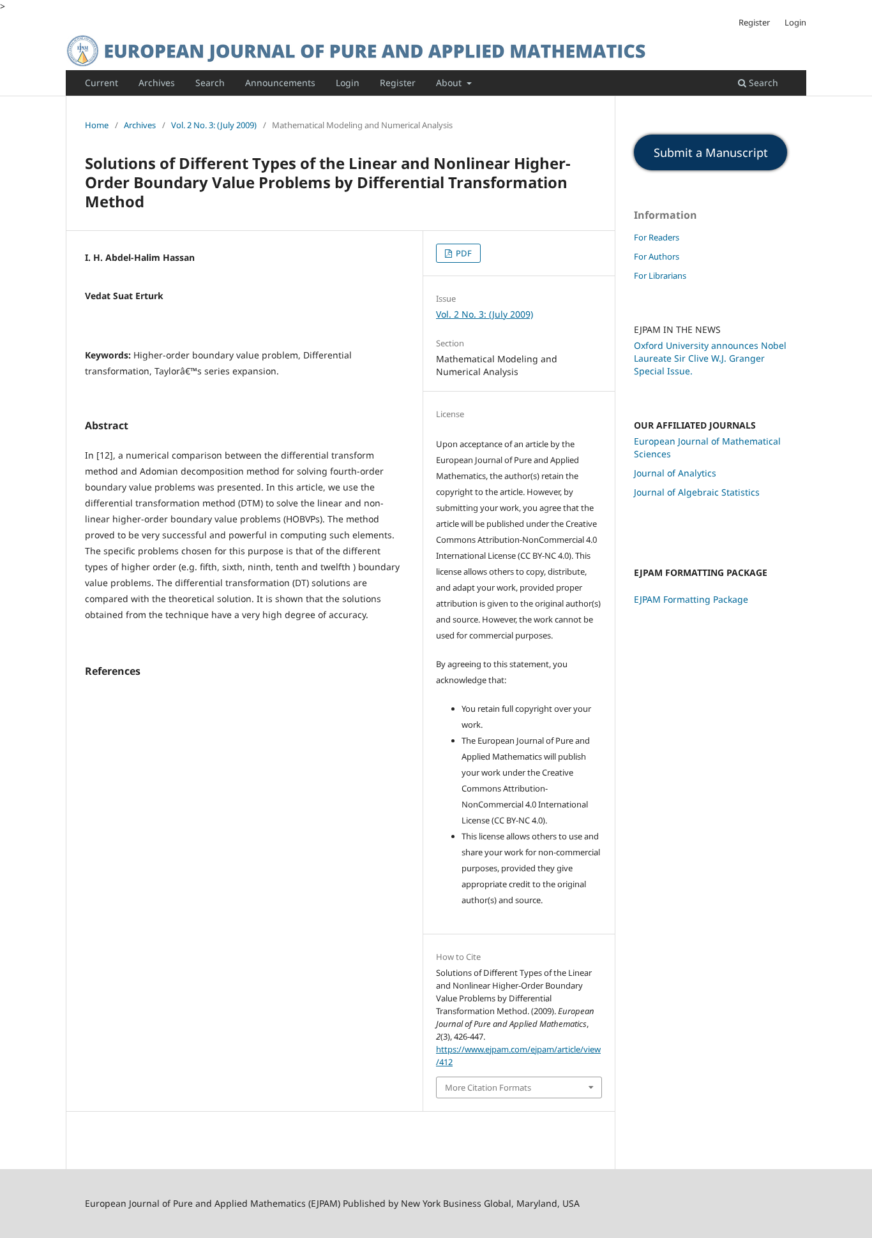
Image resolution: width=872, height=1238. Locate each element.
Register (398, 83)
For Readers (656, 237)
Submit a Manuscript (711, 152)
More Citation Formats (488, 1087)
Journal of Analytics (675, 473)
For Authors (656, 256)
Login (347, 83)
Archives (157, 83)
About (450, 83)
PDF (463, 253)
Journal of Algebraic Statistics (697, 492)
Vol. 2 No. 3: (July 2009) (214, 125)
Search (210, 83)
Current (101, 83)
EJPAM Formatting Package (691, 599)
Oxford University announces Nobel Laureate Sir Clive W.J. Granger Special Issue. (710, 358)
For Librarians (660, 275)
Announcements (280, 83)
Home (97, 125)
